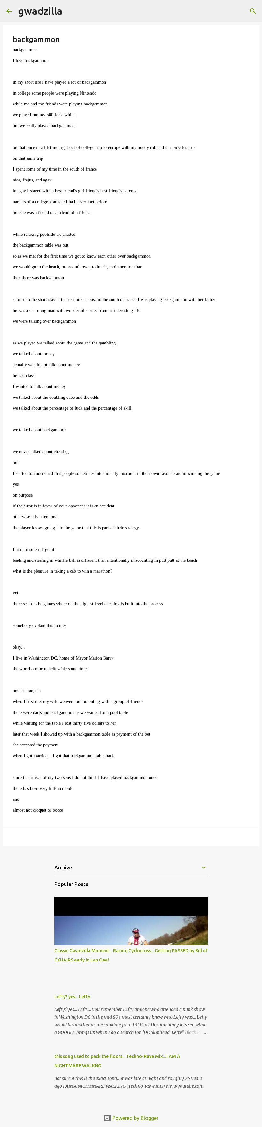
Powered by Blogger (134, 1118)
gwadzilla (40, 11)
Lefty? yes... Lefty (72, 996)
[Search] (71, 11)
